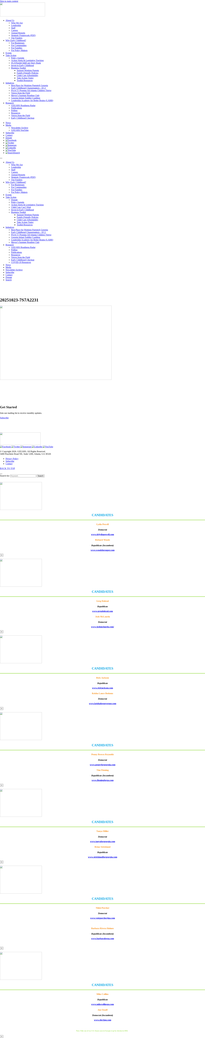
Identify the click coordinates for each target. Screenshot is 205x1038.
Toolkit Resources (25, 225)
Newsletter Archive (14, 270)
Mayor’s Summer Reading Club (25, 242)
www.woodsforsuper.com (102, 550)
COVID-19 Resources (21, 262)
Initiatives (10, 227)
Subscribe (10, 272)
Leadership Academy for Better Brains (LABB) (32, 240)
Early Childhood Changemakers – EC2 (28, 232)
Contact (9, 275)
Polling (14, 250)
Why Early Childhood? (16, 182)
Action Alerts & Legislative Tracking (27, 205)
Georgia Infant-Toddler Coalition (25, 237)
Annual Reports (18, 175)
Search (40, 476)
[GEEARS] (22, 15)
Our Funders (16, 180)
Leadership (16, 167)
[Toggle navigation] (1, 158)
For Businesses (17, 185)
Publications (16, 252)
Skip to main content (9, 1)
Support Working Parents (28, 215)
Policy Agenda (17, 202)
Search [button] (9, 280)
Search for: (5, 476)
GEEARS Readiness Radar (23, 247)
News (8, 265)
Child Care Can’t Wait (21, 207)
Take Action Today (25, 222)
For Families (16, 190)
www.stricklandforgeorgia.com (102, 857)
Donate (14, 200)
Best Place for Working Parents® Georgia (29, 230)
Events (9, 195)
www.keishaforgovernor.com (102, 703)
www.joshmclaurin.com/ (102, 627)
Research (10, 245)
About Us (10, 162)
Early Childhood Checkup (22, 260)
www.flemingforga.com (103, 780)
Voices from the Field (20, 257)
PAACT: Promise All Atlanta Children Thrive (31, 235)
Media (8, 267)
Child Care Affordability (27, 220)
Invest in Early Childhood (22, 210)
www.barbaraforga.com (102, 938)
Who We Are (17, 165)
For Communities (18, 187)
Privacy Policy (12, 458)
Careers (14, 172)
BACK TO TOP (7, 468)
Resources (15, 255)
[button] (11, 140)
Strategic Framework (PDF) (23, 177)
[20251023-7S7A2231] (56, 379)
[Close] (1, 473)
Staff (13, 170)
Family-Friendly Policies (27, 217)
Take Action (11, 197)
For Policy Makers (19, 192)
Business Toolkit (18, 212)
